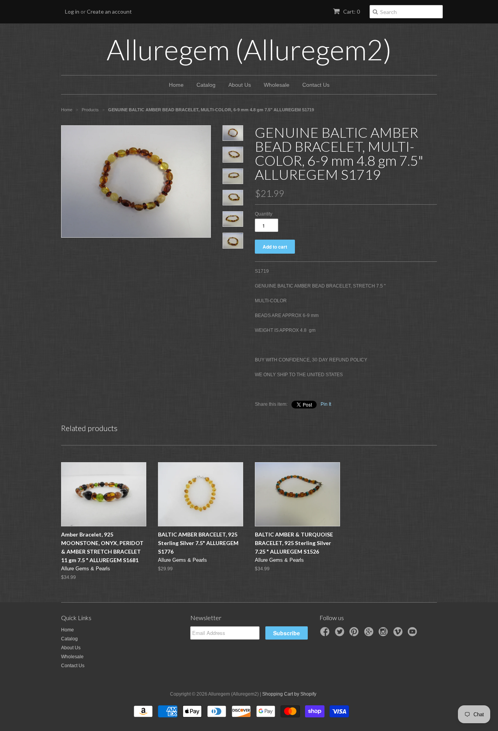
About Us (239, 85)
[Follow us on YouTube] (413, 634)
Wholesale (276, 85)
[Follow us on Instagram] (384, 634)
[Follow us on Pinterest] (355, 634)
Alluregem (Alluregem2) (249, 49)
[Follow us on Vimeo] (399, 634)
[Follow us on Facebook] (326, 634)
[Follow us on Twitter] (341, 634)
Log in (72, 11)
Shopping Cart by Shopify (289, 694)
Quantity (263, 214)
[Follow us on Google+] (370, 634)
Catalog (206, 85)
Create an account (109, 11)
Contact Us (316, 85)
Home (176, 85)
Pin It (326, 404)
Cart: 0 (351, 11)
